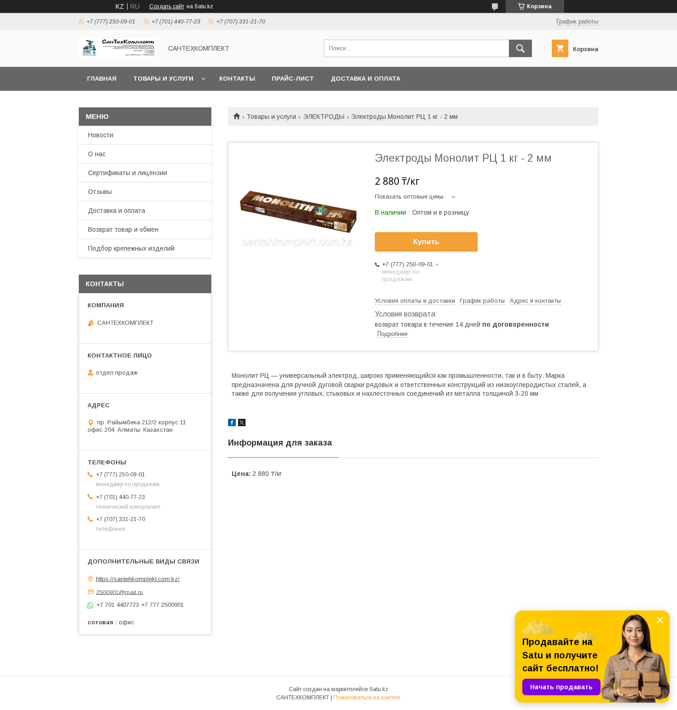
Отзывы (100, 191)
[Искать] (520, 48)
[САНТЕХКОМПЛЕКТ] (118, 55)
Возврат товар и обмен (123, 229)
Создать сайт (166, 6)
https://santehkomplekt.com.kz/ (138, 578)
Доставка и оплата (365, 78)
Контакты (237, 78)
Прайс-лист (293, 78)
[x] (241, 424)
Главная (102, 78)
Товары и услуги (163, 78)
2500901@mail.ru (119, 591)
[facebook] (232, 424)
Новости (100, 135)
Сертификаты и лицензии (127, 172)
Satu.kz (378, 689)
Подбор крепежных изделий (131, 248)
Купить (426, 242)
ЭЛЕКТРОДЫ (323, 116)
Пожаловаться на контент (367, 697)
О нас (96, 154)
